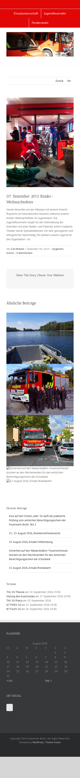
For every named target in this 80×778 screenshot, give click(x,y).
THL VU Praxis (14, 600)
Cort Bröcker (17, 248)
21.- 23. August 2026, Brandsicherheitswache (34, 533)
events (10, 252)
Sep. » (48, 680)
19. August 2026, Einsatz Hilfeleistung (31, 542)
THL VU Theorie (15, 592)
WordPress (38, 742)
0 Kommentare (24, 252)
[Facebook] (9, 707)
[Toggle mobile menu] (72, 58)
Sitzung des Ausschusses (20, 596)
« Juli (9, 680)
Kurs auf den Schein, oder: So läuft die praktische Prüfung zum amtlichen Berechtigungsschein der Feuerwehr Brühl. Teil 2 (37, 520)
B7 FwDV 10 (13, 609)
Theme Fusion (53, 742)
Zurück (59, 81)
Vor (69, 81)
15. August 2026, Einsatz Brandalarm (30, 568)
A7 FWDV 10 (13, 605)
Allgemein (58, 248)
